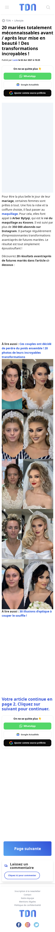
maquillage (10, 214)
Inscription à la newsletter (27, 891)
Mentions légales (27, 901)
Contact (27, 894)
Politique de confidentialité (27, 905)
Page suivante (27, 848)
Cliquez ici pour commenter (22, 875)
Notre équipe (27, 898)
